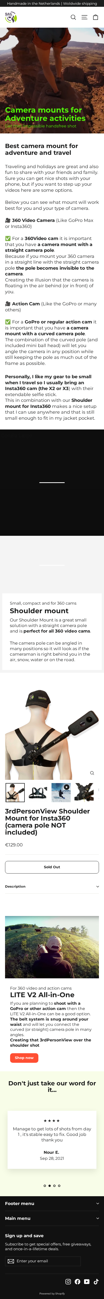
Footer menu (19, 1203)
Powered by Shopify (52, 1293)
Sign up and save (24, 1235)
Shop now (24, 1057)
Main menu (18, 1218)
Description (15, 886)
